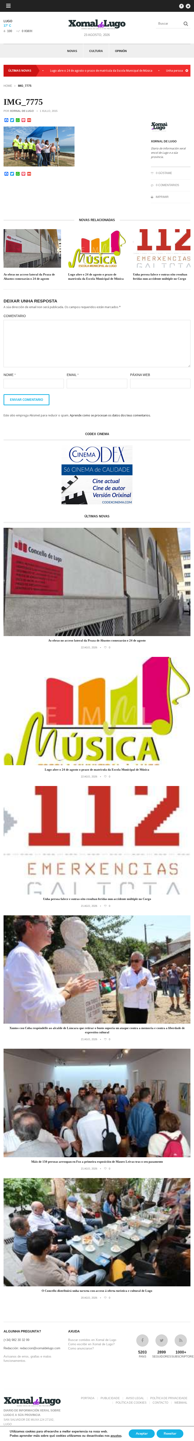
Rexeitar (170, 1433)
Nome (10, 374)
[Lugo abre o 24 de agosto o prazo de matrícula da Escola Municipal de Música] (97, 764)
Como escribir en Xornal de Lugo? (91, 1344)
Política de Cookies (131, 1402)
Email (73, 374)
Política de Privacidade (168, 1398)
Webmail (180, 1402)
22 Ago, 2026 (89, 647)
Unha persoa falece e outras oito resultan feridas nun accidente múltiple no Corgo (160, 276)
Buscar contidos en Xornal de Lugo (92, 1340)
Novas (72, 51)
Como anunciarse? (81, 1348)
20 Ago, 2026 (89, 1297)
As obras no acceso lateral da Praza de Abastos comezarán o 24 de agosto (29, 276)
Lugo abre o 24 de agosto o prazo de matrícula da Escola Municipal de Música (68, 70)
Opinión (121, 51)
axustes (115, 1436)
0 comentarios (167, 185)
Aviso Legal (135, 1398)
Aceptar (142, 1433)
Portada (87, 1398)
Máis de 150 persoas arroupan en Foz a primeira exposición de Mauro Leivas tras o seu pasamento (97, 1161)
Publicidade (110, 1398)
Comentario (15, 316)
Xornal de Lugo (22, 110)
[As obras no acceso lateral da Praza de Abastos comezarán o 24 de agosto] (97, 635)
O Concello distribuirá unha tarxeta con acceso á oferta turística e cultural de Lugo (97, 1291)
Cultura (96, 51)
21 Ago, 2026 (89, 905)
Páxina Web (140, 374)
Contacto (160, 1402)
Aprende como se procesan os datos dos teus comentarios (110, 415)
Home (8, 85)
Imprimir (162, 197)
